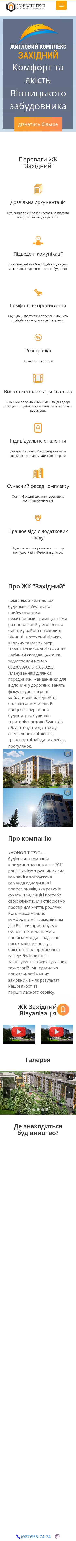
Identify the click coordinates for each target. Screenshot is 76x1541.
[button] (6, 1092)
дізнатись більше (38, 124)
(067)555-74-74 (36, 1536)
